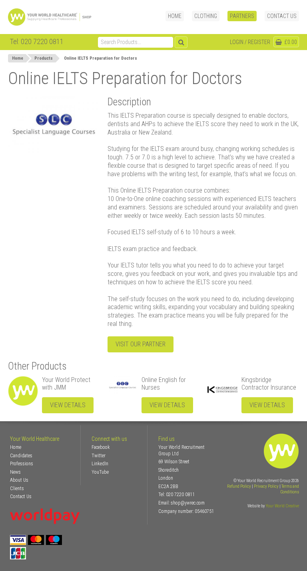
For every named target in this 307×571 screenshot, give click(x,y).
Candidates (21, 455)
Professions (21, 463)
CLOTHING (205, 16)
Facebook (101, 447)
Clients (17, 488)
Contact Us (282, 16)
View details (68, 405)
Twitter (99, 455)
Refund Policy (239, 486)
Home (174, 16)
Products (43, 58)
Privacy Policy (266, 486)
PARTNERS (242, 16)
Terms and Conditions (289, 489)
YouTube (100, 472)
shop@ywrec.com (188, 503)
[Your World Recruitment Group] (58, 17)
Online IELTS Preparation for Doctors (100, 58)
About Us (19, 480)
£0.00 (290, 42)
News (15, 472)
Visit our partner (140, 344)
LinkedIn (100, 463)
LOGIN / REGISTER (250, 42)
